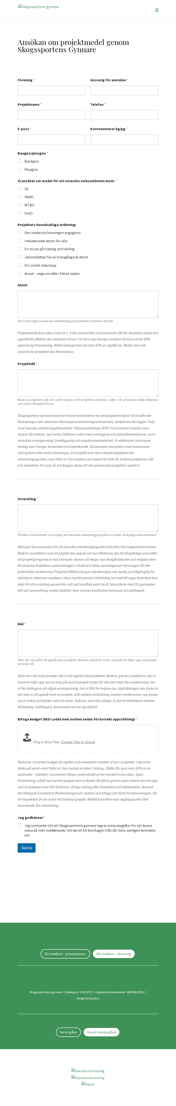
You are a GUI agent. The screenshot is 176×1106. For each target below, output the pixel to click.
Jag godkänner (31, 817)
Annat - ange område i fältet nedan (52, 273)
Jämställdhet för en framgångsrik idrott (56, 257)
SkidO (29, 196)
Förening (26, 80)
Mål (22, 624)
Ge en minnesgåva (101, 1032)
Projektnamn (30, 104)
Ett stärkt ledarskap (40, 265)
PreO (29, 213)
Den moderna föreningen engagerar (53, 232)
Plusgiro (31, 169)
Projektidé (27, 364)
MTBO (29, 205)
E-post (24, 129)
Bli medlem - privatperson (65, 953)
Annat (23, 285)
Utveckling (28, 499)
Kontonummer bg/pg (109, 129)
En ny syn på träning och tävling (49, 249)
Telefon (98, 104)
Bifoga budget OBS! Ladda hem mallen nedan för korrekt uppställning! (78, 719)
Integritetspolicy (88, 998)
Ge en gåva (68, 1032)
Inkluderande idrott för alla (46, 241)
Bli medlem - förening (113, 953)
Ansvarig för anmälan (109, 80)
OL (27, 189)
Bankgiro (32, 161)
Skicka (26, 847)
